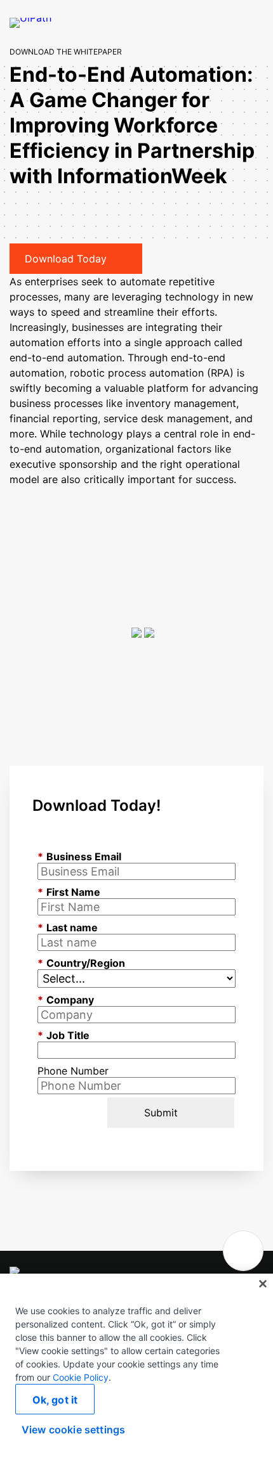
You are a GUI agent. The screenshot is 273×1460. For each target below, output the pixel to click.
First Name (68, 892)
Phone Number (73, 1070)
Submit (161, 1112)
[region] (136, 1367)
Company (65, 999)
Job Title (63, 1035)
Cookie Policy (81, 1377)
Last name (67, 927)
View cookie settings (73, 1429)
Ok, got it (55, 1399)
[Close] (263, 1284)
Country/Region (81, 963)
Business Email (79, 856)
